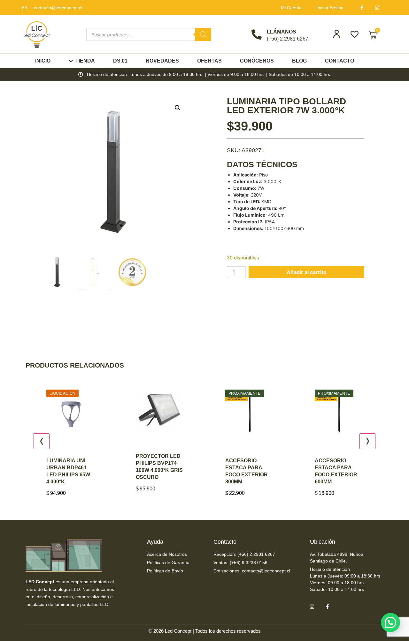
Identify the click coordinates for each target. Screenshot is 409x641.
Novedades (162, 60)
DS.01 (120, 60)
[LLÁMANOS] (256, 34)
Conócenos (257, 60)
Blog (299, 60)
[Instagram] (377, 7)
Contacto (339, 60)
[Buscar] (203, 34)
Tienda (85, 60)
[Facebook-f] (362, 7)
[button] (177, 108)
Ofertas (209, 60)
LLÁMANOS (281, 31)
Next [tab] (367, 441)
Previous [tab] (42, 441)
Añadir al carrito (307, 272)
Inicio (42, 60)
